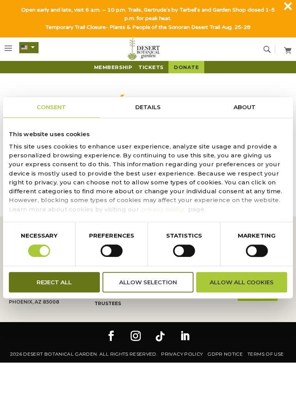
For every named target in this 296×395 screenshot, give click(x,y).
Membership (113, 67)
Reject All (54, 282)
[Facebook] (111, 336)
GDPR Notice (225, 354)
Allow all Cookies (242, 282)
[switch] (112, 251)
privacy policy (163, 209)
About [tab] (245, 107)
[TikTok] (160, 336)
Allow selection (148, 282)
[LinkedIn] (185, 336)
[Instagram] (135, 336)
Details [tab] (148, 107)
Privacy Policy (182, 354)
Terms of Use (265, 354)
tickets (150, 67)
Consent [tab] (51, 107)
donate (186, 67)
